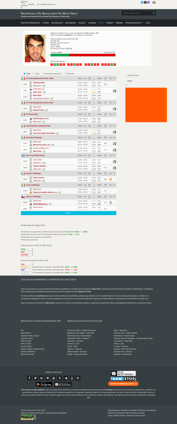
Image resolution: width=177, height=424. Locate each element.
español (31, 4)
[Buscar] (154, 13)
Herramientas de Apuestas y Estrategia (122, 410)
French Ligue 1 (26, 346)
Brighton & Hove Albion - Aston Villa (80, 333)
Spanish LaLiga (27, 338)
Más (148, 23)
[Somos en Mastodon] (148, 2)
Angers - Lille (119, 344)
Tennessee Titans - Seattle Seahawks (81, 330)
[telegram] (65, 378)
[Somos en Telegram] (142, 2)
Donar (110, 416)
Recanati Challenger (34, 137)
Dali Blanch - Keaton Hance (124, 336)
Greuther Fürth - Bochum (123, 352)
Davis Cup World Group (35, 155)
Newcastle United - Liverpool (78, 338)
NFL (22, 330)
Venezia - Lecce (73, 344)
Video (37, 74)
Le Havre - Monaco (121, 346)
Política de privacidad (116, 413)
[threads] (71, 378)
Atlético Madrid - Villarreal (77, 352)
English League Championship (32, 349)
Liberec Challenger (33, 197)
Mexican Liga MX (27, 354)
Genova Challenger (33, 173)
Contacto (141, 413)
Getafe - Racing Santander (77, 354)
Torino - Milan (72, 346)
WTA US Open (26, 341)
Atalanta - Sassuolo (74, 349)
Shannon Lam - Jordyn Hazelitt (125, 333)
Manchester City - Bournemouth (79, 336)
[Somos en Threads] (145, 2)
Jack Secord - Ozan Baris (123, 341)
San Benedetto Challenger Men (38, 126)
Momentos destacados (52, 74)
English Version (120, 416)
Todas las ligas (133, 75)
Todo (28, 74)
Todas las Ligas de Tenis (136, 416)
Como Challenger (33, 185)
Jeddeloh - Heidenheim (123, 354)
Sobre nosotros (131, 413)
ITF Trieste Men (32, 114)
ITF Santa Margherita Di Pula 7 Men (39, 78)
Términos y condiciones (147, 410)
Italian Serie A (26, 333)
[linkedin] (41, 378)
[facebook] (29, 378)
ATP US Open (26, 344)
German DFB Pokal (28, 352)
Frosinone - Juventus (75, 341)
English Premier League (30, 336)
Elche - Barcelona (120, 330)
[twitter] (35, 378)
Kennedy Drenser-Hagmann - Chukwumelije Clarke (133, 338)
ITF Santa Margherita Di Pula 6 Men (39, 103)
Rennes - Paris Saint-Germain (125, 349)
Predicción (70, 74)
